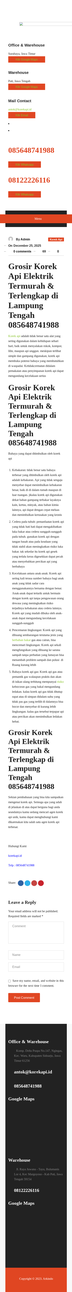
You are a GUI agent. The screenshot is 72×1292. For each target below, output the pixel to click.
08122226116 (26, 1190)
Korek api (14, 336)
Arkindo (48, 1278)
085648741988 (28, 1086)
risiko (60, 681)
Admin (25, 239)
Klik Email (22, 115)
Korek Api (56, 239)
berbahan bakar (21, 640)
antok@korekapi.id (19, 109)
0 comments (22, 251)
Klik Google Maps (27, 59)
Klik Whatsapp (25, 164)
